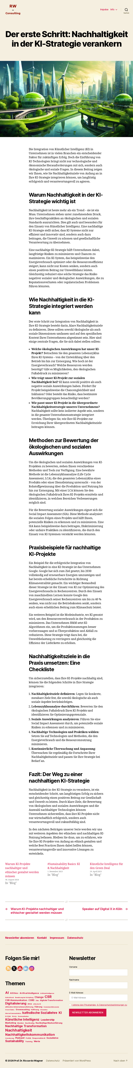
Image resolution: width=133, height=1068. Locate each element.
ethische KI (37, 1004)
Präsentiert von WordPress (77, 1060)
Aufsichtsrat (9, 997)
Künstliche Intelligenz (22, 1019)
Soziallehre (52, 1038)
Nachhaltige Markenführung (49, 1023)
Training (28, 1041)
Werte (37, 1041)
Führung (38, 1007)
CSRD (31, 1000)
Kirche (14, 1016)
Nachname (74, 979)
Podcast (20, 1038)
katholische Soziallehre (39, 1013)
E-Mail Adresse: (76, 992)
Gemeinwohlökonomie (51, 1007)
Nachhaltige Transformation (26, 1026)
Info (112, 9)
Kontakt (42, 937)
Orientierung (9, 1038)
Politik (28, 1038)
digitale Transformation (51, 1000)
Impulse (104, 9)
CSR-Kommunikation (16, 1000)
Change (39, 997)
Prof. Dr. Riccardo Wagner (28, 1060)
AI (7, 993)
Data (37, 1000)
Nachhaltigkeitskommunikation (30, 1034)
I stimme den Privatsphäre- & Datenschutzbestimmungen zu (99, 1005)
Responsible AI (38, 1038)
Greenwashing (23, 1009)
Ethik (30, 1004)
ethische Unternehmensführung (19, 1007)
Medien (20, 1023)
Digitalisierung (15, 1003)
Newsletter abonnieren (19, 937)
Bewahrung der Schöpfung (24, 997)
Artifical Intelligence (29, 993)
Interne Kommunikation (13, 1013)
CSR (48, 997)
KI (60, 1013)
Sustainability (14, 1041)
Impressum (57, 937)
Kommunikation (23, 1016)
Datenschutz (75, 937)
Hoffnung (35, 1010)
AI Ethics (14, 993)
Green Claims (9, 1010)
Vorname (73, 967)
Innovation (43, 1010)
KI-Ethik (8, 1016)
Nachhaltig (29, 1023)
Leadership (48, 1019)
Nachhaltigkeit (18, 1030)
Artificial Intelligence (47, 993)
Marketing (10, 1023)
